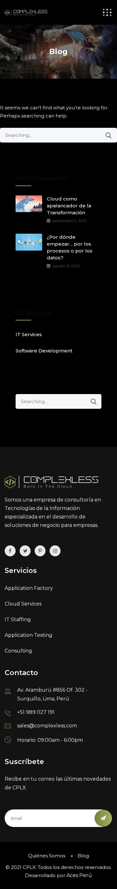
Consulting (18, 651)
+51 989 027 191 (36, 712)
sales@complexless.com (47, 726)
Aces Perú (79, 875)
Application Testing (28, 635)
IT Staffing (18, 619)
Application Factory (29, 588)
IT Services (29, 334)
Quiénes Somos (46, 856)
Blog (83, 856)
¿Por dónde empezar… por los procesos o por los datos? (69, 247)
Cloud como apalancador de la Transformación (69, 206)
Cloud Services (23, 604)
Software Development (44, 351)
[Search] (105, 135)
